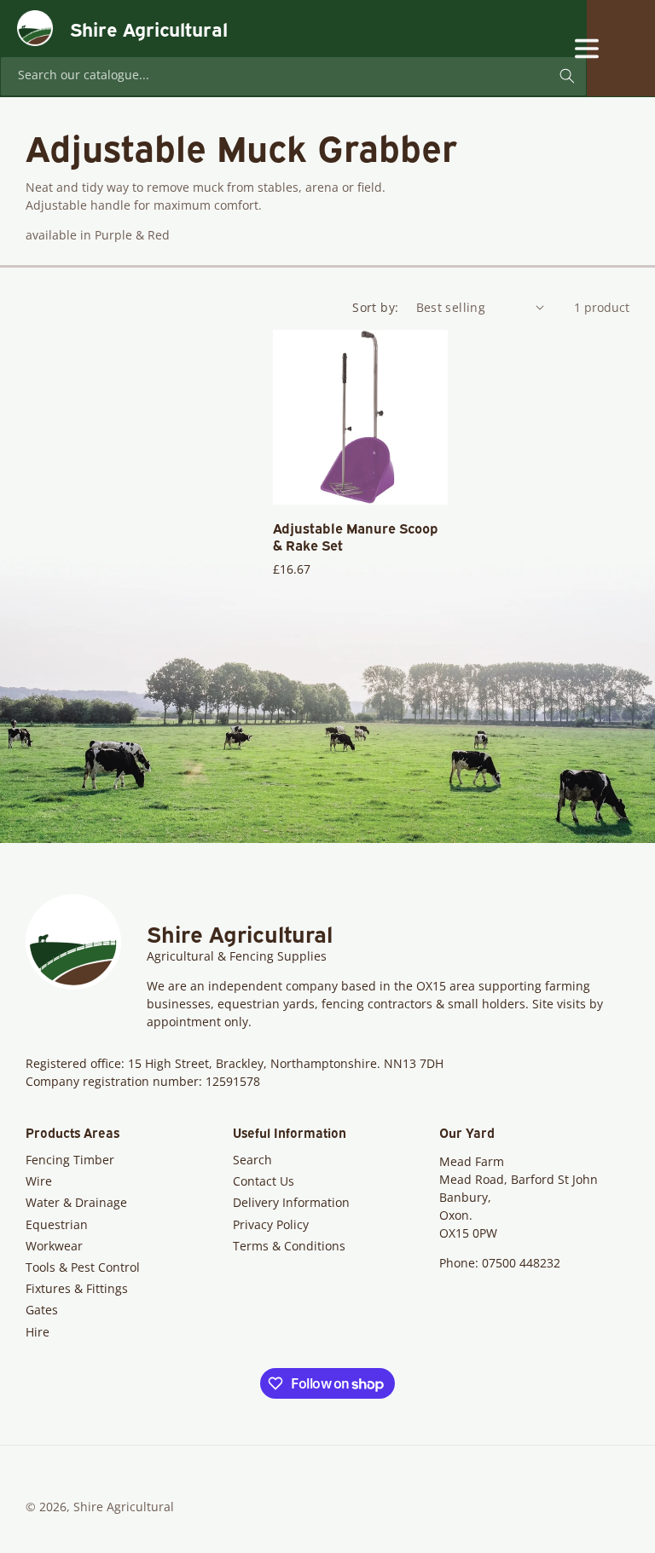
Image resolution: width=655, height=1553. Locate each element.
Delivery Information (291, 1202)
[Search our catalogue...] (567, 76)
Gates (42, 1310)
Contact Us (263, 1181)
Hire (37, 1332)
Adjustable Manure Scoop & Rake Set (355, 537)
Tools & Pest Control (83, 1267)
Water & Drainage (76, 1202)
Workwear (54, 1246)
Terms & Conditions (289, 1246)
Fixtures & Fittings (77, 1288)
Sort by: (375, 307)
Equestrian (57, 1224)
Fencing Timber (70, 1160)
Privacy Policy (271, 1224)
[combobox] (293, 76)
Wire (39, 1181)
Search (252, 1160)
